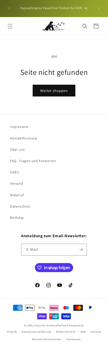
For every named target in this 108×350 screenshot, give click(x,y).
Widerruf (17, 195)
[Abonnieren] (81, 250)
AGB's (14, 172)
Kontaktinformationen (47, 339)
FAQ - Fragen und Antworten (33, 161)
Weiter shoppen (54, 90)
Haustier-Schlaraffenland (51, 325)
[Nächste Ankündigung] (98, 8)
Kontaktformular (24, 138)
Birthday (17, 217)
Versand (16, 183)
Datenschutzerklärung (36, 331)
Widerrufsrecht (66, 331)
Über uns (17, 149)
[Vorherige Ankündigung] (9, 8)
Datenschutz (20, 206)
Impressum (19, 126)
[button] (10, 26)
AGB (83, 331)
